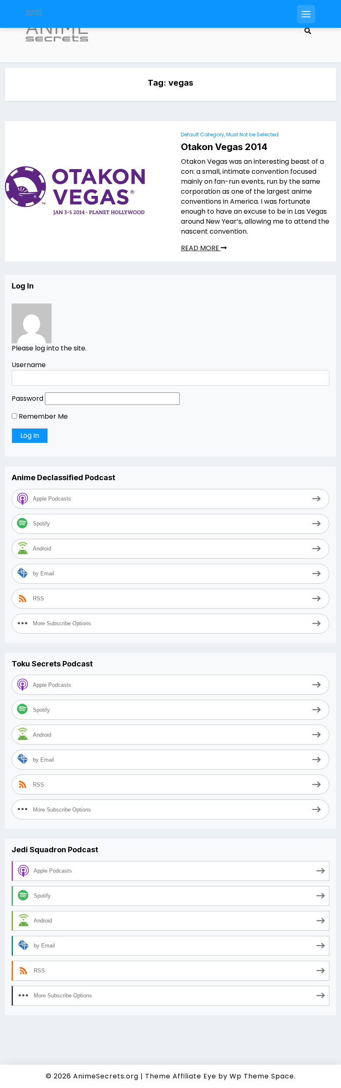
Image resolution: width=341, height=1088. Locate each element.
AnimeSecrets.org (105, 1076)
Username (29, 365)
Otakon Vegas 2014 (224, 146)
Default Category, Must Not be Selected (230, 134)
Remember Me (42, 416)
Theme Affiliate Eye (180, 1076)
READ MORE (201, 248)
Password (27, 398)
